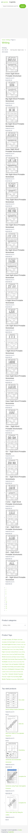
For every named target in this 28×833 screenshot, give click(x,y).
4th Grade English (6, 644)
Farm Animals (11, 659)
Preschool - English (6, 676)
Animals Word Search (16, 647)
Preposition (20, 674)
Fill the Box (10, 661)
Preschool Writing (15, 676)
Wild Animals (20, 679)
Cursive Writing (21, 651)
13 (6, 608)
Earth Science (17, 654)
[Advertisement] (14, 22)
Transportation (14, 679)
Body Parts (7, 649)
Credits (20, 830)
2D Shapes (14, 639)
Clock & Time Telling (14, 649)
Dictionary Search (6, 654)
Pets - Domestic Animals (11, 674)
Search (23, 6)
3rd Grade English (11, 642)
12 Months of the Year (21, 644)
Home (3, 40)
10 (6, 602)
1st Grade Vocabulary (7, 639)
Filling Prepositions (19, 659)
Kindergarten (11, 669)
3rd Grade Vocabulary (20, 642)
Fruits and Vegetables (13, 664)
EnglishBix (12, 2)
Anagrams (9, 647)
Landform (4, 671)
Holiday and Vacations (15, 666)
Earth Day (12, 654)
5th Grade (13, 644)
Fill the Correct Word (17, 661)
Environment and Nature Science (13, 656)
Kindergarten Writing (19, 669)
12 (6, 606)
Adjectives (4, 647)
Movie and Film (9, 671)
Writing (8, 40)
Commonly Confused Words (11, 651)
